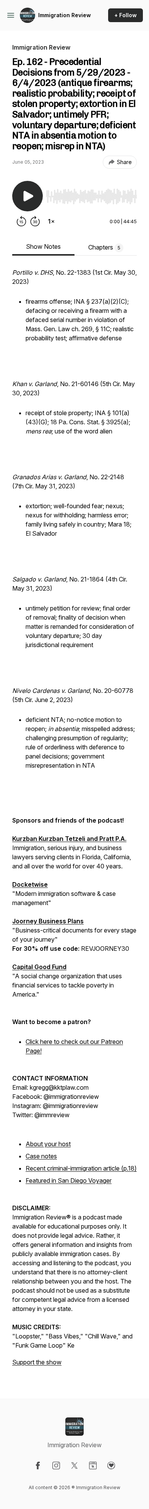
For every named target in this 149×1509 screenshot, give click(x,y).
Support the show (37, 1362)
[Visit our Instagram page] (56, 1465)
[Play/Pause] (27, 196)
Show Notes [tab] (43, 246)
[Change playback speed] (51, 221)
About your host (48, 1144)
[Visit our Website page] (93, 1465)
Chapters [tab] (104, 247)
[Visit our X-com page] (74, 1465)
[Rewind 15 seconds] (21, 221)
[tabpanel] (74, 821)
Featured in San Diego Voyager (69, 1180)
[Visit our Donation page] (111, 1465)
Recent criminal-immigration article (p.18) (81, 1168)
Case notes (41, 1156)
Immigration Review (64, 15)
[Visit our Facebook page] (38, 1465)
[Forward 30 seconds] (35, 221)
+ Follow (125, 15)
